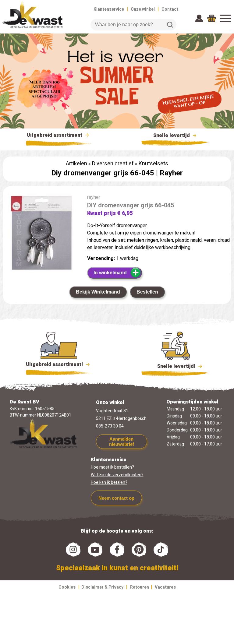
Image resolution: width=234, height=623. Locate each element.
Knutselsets (153, 164)
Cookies (67, 587)
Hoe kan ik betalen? (109, 482)
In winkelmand (110, 272)
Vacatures (165, 587)
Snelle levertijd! (172, 366)
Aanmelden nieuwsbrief (121, 441)
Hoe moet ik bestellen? (112, 467)
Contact (169, 9)
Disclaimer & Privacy (102, 587)
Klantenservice (109, 9)
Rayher (171, 173)
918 (211, 20)
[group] (42, 234)
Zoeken (170, 24)
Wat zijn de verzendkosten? (117, 475)
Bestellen (147, 291)
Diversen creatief (113, 164)
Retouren (139, 587)
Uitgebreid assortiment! (55, 364)
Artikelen (76, 164)
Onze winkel (143, 9)
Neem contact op (116, 498)
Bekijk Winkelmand (98, 291)
